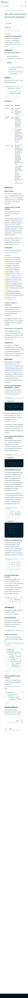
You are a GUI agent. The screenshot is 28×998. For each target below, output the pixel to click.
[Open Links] (25, 2)
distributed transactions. (11, 252)
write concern (18, 121)
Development (14, 10)
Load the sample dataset (13, 372)
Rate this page (8, 27)
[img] (6, 30)
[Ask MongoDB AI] (23, 6)
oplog (6, 351)
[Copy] (22, 87)
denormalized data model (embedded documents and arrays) (14, 276)
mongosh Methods (21, 10)
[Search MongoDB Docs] (21, 6)
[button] (10, 401)
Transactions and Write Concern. (18, 141)
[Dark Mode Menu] (25, 6)
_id (11, 220)
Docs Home (7, 10)
